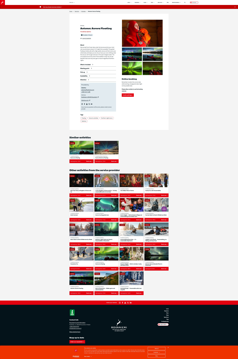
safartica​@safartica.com (87, 90)
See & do (160, 2)
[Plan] (147, 2)
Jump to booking (86, 38)
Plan (145, 2)
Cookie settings (127, 95)
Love (128, 2)
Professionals (175, 2)
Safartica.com (85, 100)
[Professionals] (180, 2)
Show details (87, 356)
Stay (152, 2)
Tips (168, 2)
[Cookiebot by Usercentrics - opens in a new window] (76, 357)
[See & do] (163, 2)
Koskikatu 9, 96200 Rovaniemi (89, 97)
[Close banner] (168, 347)
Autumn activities (93, 118)
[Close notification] (235, 7)
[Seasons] (140, 2)
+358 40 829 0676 (74, 326)
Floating (84, 118)
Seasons (137, 2)
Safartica (84, 121)
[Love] (131, 2)
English (71, 2)
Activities (83, 11)
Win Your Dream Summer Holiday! (52, 7)
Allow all (156, 348)
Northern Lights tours (106, 118)
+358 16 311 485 (85, 92)
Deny (156, 355)
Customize (156, 352)
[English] (74, 2)
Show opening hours (74, 332)
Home (70, 11)
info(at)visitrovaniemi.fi (75, 328)
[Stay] (154, 2)
